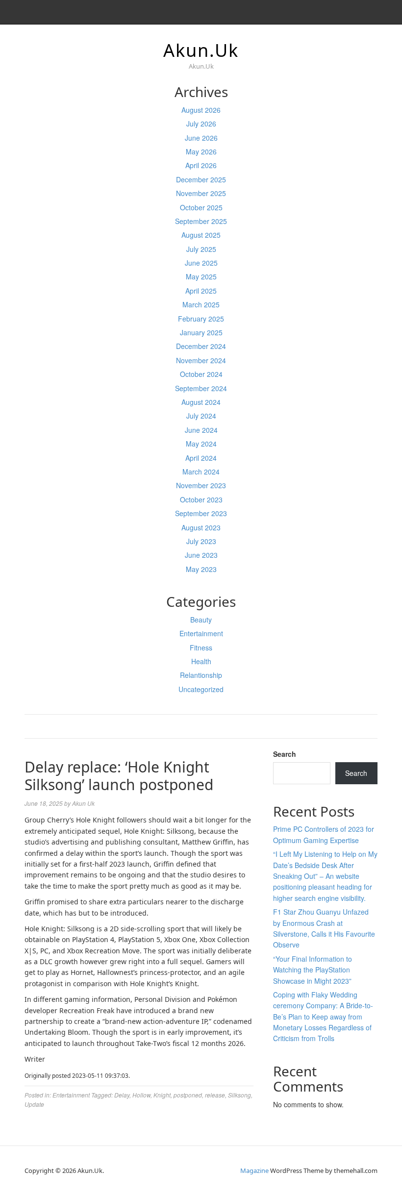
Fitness (201, 647)
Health (201, 661)
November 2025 (201, 193)
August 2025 (201, 235)
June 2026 (201, 138)
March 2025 (201, 304)
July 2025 (201, 249)
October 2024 (201, 374)
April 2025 (201, 291)
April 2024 (201, 458)
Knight (162, 1095)
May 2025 (201, 276)
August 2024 (201, 402)
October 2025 (201, 207)
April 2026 (201, 165)
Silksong (239, 1095)
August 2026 (201, 110)
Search (284, 754)
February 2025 (201, 319)
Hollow (141, 1095)
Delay (121, 1095)
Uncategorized (201, 689)
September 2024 (201, 388)
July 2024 (201, 416)
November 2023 (201, 485)
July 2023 (201, 541)
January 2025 (201, 332)
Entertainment (201, 633)
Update (34, 1104)
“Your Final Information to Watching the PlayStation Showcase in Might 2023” (312, 970)
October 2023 (201, 499)
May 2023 (201, 569)
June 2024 (201, 430)
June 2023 (201, 555)
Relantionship (201, 675)
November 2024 (201, 360)
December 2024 (201, 346)
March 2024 (201, 471)
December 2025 (201, 179)
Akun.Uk (201, 50)
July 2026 (201, 123)
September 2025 (201, 221)
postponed (188, 1095)
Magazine (254, 1170)
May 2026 (201, 151)
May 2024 (201, 443)
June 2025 (201, 263)
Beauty (201, 619)
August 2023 (201, 527)
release (215, 1095)
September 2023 (201, 513)
